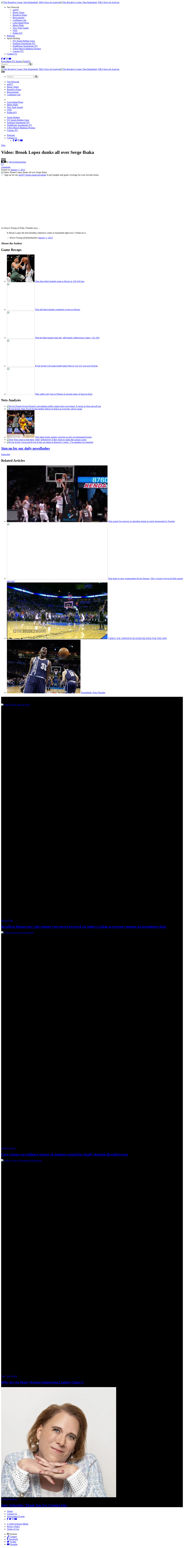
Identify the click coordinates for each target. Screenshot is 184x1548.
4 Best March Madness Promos (27, 48)
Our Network (13, 82)
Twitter (12, 1542)
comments (5, 167)
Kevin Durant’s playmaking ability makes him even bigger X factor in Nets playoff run (61, 406)
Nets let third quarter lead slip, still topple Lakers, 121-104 (67, 337)
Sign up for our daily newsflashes (25, 448)
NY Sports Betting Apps (24, 41)
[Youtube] (10, 59)
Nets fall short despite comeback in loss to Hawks (57, 309)
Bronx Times (18, 12)
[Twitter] (4, 59)
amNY (16, 10)
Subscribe (5, 454)
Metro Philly (18, 25)
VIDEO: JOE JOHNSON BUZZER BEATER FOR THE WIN (137, 638)
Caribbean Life (19, 20)
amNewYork (7, 920)
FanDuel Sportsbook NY (24, 43)
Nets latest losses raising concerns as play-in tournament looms (63, 437)
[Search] (30, 64)
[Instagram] (7, 59)
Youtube (13, 1544)
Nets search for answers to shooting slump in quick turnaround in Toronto (141, 521)
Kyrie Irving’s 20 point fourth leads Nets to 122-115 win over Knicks (66, 366)
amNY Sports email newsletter (32, 175)
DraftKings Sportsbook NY (25, 46)
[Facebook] (2, 59)
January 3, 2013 (45, 238)
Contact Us (12, 54)
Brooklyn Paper (20, 15)
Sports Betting (13, 117)
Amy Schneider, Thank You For (34, 1505)
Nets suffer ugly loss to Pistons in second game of (63, 394)
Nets (3, 145)
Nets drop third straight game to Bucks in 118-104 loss (59, 281)
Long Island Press (21, 23)
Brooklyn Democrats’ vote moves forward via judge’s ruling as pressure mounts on (83, 926)
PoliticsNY (18, 33)
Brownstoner (18, 17)
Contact (13, 1536)
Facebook (13, 1539)
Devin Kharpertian (17, 162)
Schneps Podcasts (9, 1499)
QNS (15, 30)
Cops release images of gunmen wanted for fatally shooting (64, 1154)
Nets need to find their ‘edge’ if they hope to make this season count (50, 439)
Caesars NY (18, 51)
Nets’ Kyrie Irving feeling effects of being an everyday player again (51, 409)
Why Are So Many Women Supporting (42, 1382)
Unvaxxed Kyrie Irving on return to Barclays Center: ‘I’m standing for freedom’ (57, 442)
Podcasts (11, 36)
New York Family (21, 28)
